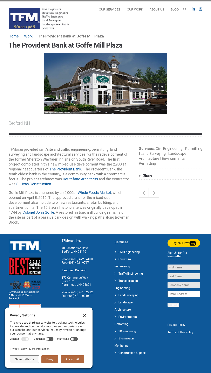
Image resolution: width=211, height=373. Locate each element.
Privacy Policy (176, 324)
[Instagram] (200, 9)
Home (14, 36)
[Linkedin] (193, 9)
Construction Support (132, 352)
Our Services (109, 9)
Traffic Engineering (130, 273)
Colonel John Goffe (38, 212)
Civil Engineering (129, 252)
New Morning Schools (154, 193)
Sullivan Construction (33, 184)
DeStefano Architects (80, 179)
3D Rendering (127, 331)
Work (28, 36)
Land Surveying (128, 295)
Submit (173, 305)
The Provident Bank (65, 169)
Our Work (135, 9)
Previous (155, 86)
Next (162, 86)
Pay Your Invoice (182, 243)
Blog (175, 9)
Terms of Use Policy (180, 332)
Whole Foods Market (94, 192)
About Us (157, 9)
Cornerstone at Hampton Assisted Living (144, 193)
